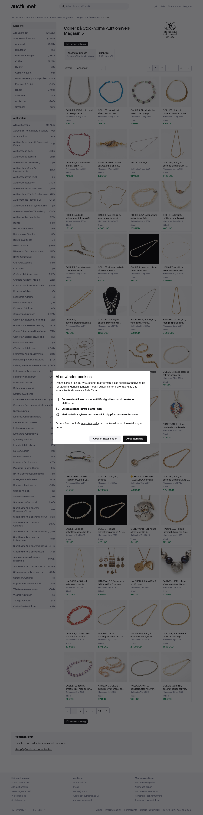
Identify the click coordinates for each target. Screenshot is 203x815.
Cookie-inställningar (105, 438)
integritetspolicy (90, 423)
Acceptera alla (134, 438)
